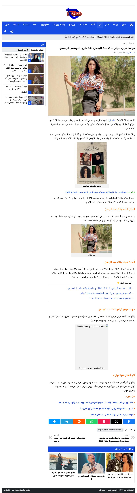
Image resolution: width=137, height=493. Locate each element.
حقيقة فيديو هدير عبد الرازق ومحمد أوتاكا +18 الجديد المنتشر (16, 89)
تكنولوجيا (45, 24)
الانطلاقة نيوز (128, 490)
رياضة (115, 24)
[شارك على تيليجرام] (67, 421)
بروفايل (71, 24)
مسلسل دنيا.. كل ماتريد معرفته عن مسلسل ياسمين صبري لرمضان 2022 (96, 192)
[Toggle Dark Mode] (11, 31)
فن (100, 24)
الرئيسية (131, 24)
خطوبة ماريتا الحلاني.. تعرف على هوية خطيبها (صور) (63, 474)
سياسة (26, 24)
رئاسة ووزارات (59, 24)
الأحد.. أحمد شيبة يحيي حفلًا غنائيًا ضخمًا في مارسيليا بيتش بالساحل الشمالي (99, 288)
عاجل (124, 24)
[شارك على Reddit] (79, 421)
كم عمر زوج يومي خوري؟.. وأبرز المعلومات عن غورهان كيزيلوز (106, 293)
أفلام (93, 24)
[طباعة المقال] (54, 421)
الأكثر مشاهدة (37, 50)
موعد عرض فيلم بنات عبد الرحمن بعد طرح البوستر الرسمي (97, 48)
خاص (107, 24)
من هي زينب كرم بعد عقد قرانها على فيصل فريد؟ (110, 298)
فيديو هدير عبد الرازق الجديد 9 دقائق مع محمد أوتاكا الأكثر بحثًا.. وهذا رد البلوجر (15, 67)
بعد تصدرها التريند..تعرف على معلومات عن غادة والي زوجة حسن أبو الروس (119, 477)
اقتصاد (16, 24)
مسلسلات (83, 24)
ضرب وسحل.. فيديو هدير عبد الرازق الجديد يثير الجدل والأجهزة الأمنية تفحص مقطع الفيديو (15, 101)
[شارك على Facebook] (128, 421)
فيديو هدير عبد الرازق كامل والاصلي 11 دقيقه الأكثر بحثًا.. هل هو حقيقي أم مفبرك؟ (15, 78)
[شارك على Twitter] (116, 421)
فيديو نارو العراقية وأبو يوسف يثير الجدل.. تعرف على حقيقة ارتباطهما (15, 57)
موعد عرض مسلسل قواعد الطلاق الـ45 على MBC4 (112, 414)
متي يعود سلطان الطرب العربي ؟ (91, 477)
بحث (5, 31)
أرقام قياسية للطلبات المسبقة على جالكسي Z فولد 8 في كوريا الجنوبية (92, 37)
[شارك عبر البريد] (104, 421)
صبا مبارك (112, 120)
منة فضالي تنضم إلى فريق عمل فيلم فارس (69, 438)
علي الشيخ (131, 52)
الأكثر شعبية (23, 50)
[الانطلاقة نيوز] (68, 13)
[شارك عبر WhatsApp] (91, 421)
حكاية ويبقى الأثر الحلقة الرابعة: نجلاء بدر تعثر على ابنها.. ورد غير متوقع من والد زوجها (96, 402)
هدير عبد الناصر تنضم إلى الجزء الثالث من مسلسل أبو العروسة (106, 408)
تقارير (7, 24)
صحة (35, 24)
